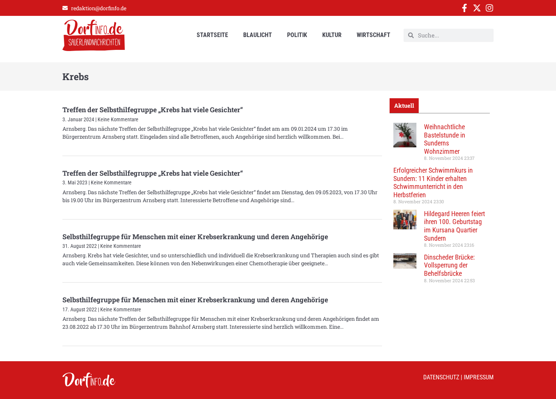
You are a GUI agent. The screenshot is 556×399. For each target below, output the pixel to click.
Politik (297, 35)
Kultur (332, 35)
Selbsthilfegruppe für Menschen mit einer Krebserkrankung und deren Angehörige (195, 236)
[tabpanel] (440, 205)
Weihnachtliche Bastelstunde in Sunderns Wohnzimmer (444, 139)
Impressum (479, 377)
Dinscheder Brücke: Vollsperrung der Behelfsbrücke (449, 265)
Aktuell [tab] (404, 105)
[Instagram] (489, 8)
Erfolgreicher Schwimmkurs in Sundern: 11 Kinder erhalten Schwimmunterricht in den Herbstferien (433, 182)
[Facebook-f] (464, 8)
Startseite (212, 35)
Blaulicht (257, 35)
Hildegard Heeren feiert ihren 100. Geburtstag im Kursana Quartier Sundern (454, 226)
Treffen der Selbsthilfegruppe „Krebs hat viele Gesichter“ (152, 109)
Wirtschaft (373, 35)
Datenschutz (441, 377)
